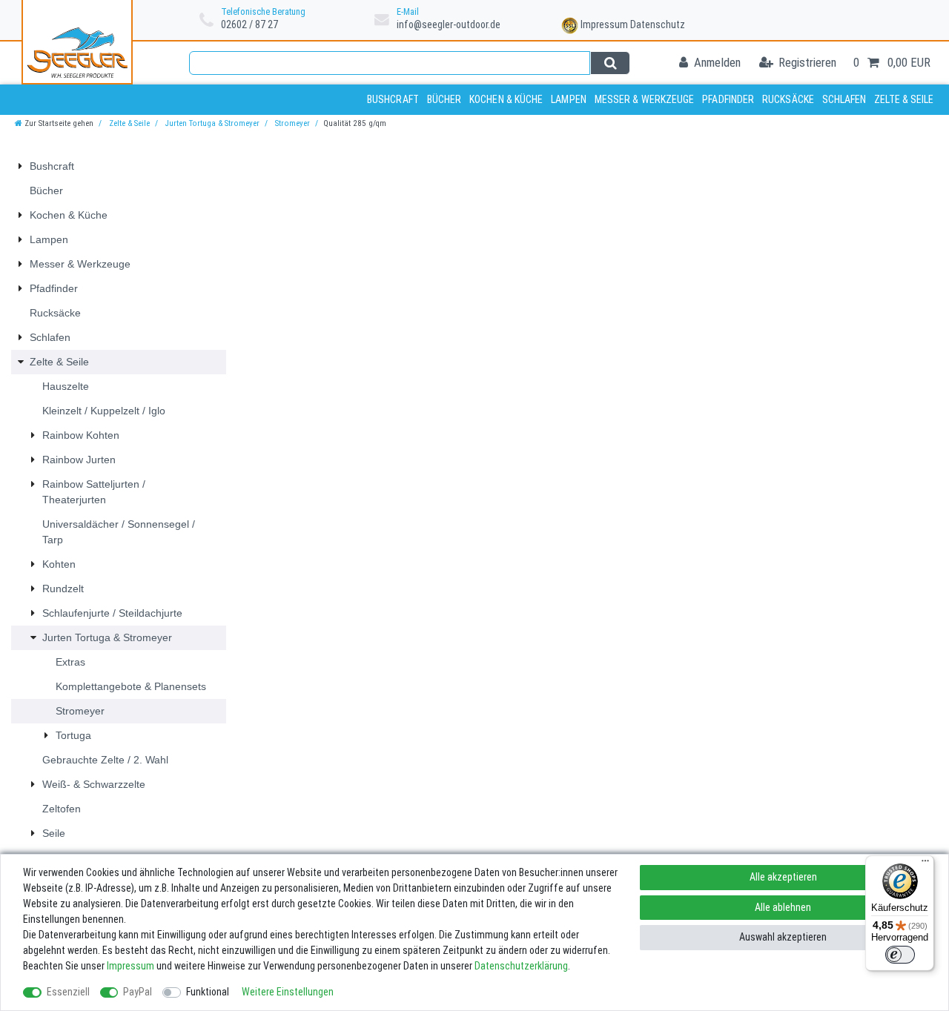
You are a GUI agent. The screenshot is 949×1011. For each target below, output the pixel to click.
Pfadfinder (728, 99)
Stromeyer (291, 123)
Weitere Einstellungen (288, 992)
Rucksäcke (788, 99)
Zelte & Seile (903, 99)
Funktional (207, 992)
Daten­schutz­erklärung (521, 966)
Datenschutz (657, 24)
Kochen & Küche (506, 99)
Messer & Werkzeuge (645, 99)
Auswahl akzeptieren (783, 937)
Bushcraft (393, 99)
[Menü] (925, 864)
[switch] (900, 955)
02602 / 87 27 (249, 24)
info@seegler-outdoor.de (448, 24)
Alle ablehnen (783, 907)
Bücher (444, 99)
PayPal (137, 992)
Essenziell (68, 992)
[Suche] (609, 63)
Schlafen (844, 99)
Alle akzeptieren (783, 877)
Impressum (604, 24)
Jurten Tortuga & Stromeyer (211, 123)
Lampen (568, 99)
